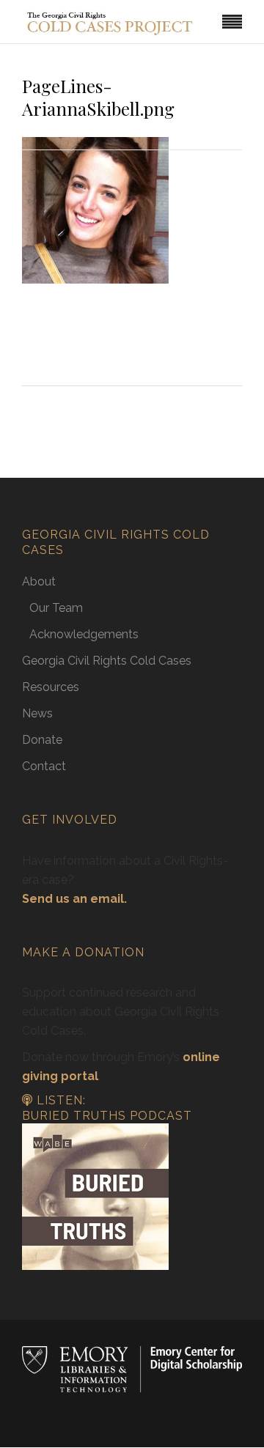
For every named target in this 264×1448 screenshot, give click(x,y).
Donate (42, 740)
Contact (44, 766)
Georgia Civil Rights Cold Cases (106, 661)
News (37, 713)
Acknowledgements (84, 634)
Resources (50, 687)
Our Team (56, 608)
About (39, 581)
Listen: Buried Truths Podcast (107, 1108)
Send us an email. (74, 899)
